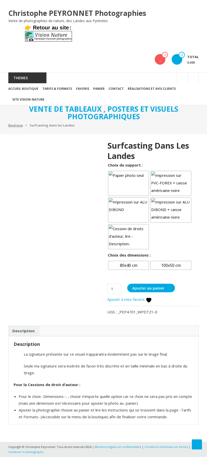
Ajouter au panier (148, 287)
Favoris (82, 89)
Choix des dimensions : (129, 255)
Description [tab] (23, 330)
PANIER (99, 89)
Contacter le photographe (25, 452)
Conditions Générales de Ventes (166, 447)
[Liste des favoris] (160, 59)
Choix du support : (125, 165)
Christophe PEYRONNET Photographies (77, 13)
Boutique (15, 125)
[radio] (128, 183)
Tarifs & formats (57, 89)
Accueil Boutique (23, 89)
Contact (116, 89)
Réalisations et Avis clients (152, 89)
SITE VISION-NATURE (28, 99)
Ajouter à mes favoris (126, 299)
